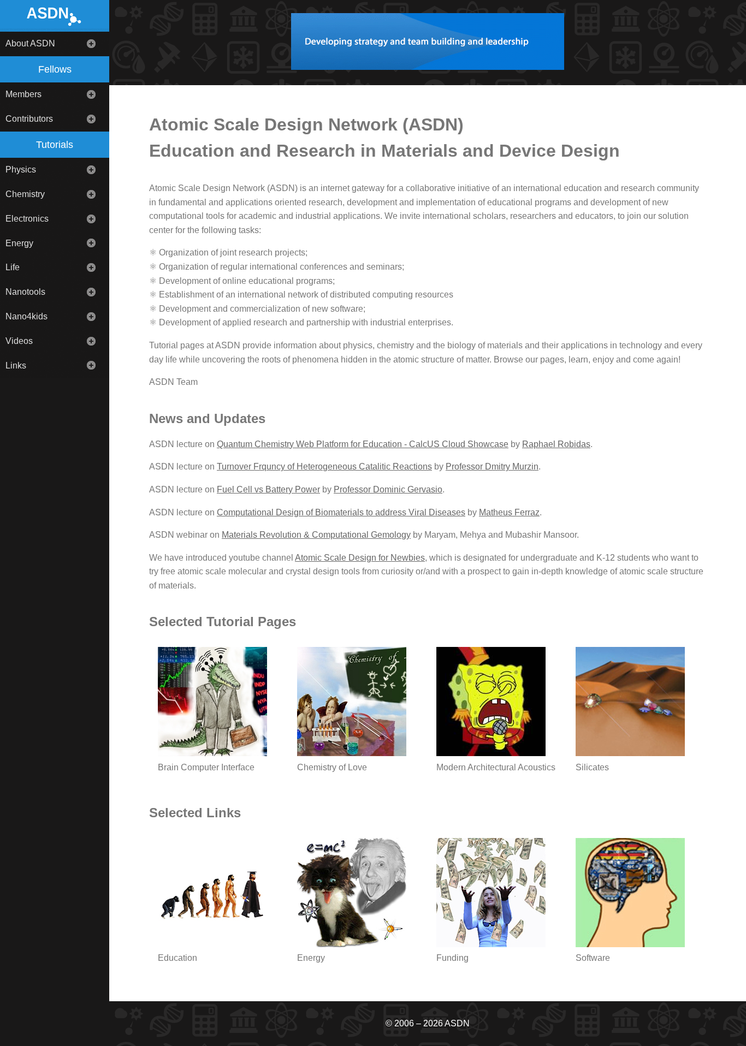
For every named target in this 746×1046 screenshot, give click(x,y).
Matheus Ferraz (509, 512)
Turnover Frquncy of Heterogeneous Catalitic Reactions (324, 466)
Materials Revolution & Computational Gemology (316, 534)
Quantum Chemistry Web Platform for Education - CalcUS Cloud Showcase (362, 444)
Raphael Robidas (556, 444)
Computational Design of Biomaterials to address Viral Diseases (341, 512)
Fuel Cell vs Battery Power (268, 489)
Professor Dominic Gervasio (388, 489)
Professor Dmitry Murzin (492, 466)
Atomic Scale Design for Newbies (360, 557)
